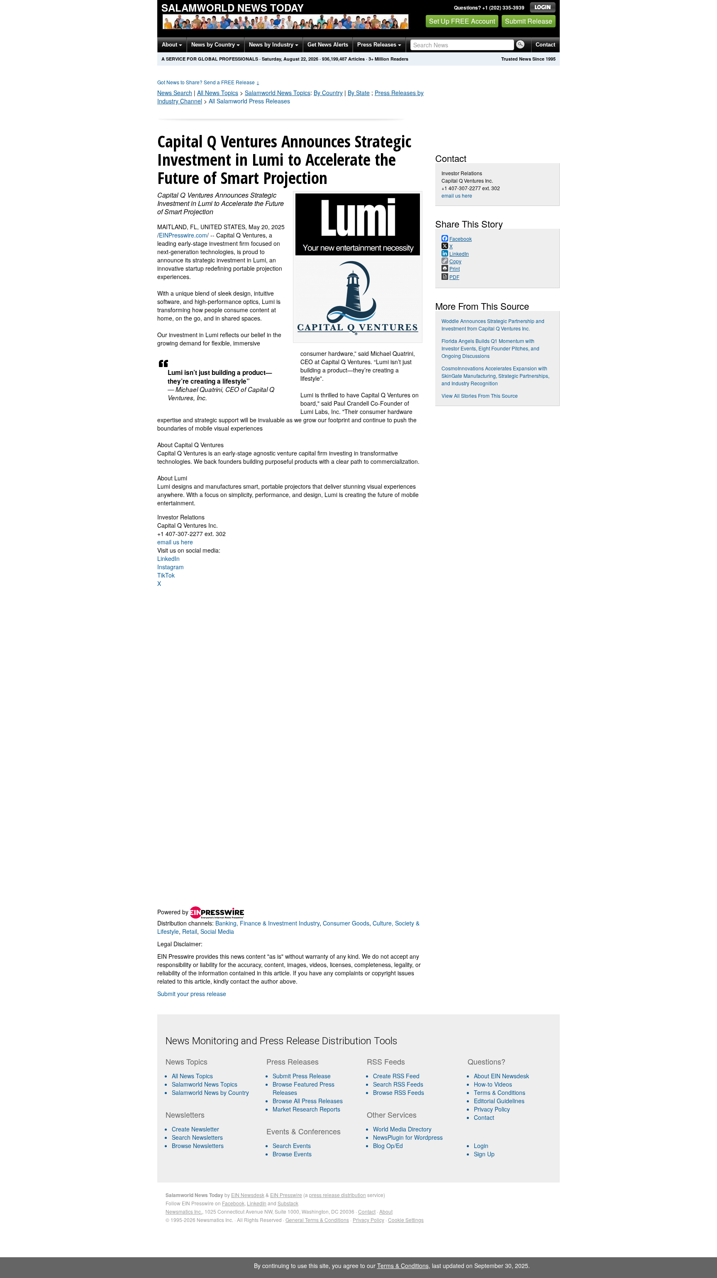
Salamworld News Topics (204, 1084)
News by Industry (272, 45)
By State (359, 92)
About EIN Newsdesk (501, 1076)
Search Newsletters (197, 1137)
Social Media (217, 931)
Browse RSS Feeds (398, 1092)
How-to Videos (493, 1084)
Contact (545, 45)
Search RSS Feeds (398, 1084)
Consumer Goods (346, 923)
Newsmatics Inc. (184, 1211)
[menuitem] (213, 1084)
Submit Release (528, 21)
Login (481, 1145)
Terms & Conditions (499, 1092)
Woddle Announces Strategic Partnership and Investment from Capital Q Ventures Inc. (492, 324)
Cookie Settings (406, 1219)
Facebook (233, 1203)
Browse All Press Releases (308, 1101)
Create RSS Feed (396, 1076)
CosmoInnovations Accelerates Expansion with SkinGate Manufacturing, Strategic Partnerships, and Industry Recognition (495, 376)
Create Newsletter (195, 1129)
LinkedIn (168, 558)
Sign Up (484, 1154)
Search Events (292, 1145)
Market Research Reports (306, 1109)
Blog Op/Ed (388, 1145)
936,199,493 (334, 59)
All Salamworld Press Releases (249, 101)
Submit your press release (191, 993)
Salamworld (277, 92)
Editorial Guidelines (499, 1101)
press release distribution (337, 1194)
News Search (174, 92)
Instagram (170, 567)
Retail (189, 931)
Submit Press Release (302, 1076)
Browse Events (292, 1154)
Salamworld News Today (232, 7)
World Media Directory (402, 1129)
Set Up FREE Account (462, 21)
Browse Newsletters (198, 1145)
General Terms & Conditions (317, 1219)
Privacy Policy (492, 1109)
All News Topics (217, 92)
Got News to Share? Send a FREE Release (208, 82)
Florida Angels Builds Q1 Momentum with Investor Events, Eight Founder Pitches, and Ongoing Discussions (490, 348)
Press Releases (377, 45)
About (170, 45)
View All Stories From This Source (479, 395)
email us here (175, 542)
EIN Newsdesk (247, 1194)
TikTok (166, 575)
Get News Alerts (327, 45)
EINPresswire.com (183, 235)
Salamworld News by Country (210, 1092)
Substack (288, 1203)
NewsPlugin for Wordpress (408, 1137)
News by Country (214, 45)
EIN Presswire (286, 1194)
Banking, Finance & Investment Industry (267, 923)
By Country (328, 92)
